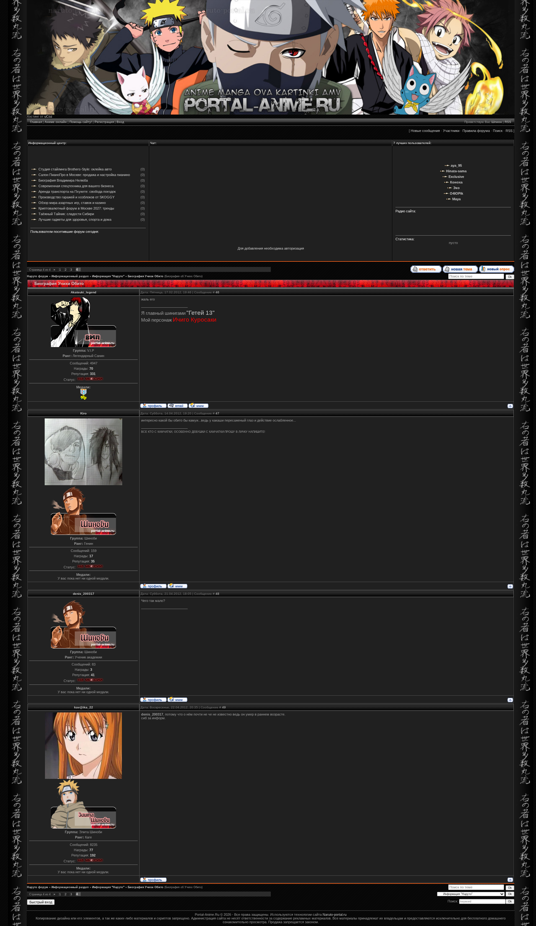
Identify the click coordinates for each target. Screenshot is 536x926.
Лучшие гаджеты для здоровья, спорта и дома (74, 219)
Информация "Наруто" (108, 276)
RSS (508, 122)
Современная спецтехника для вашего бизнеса (76, 186)
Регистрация (104, 122)
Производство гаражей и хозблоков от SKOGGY (76, 197)
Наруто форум (37, 276)
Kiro (83, 413)
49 (224, 707)
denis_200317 (83, 593)
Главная (36, 122)
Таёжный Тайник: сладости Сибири (66, 214)
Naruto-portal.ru (334, 914)
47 (217, 413)
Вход (120, 122)
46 (217, 292)
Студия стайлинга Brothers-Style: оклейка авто (75, 169)
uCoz (48, 116)
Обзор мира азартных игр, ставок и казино (72, 203)
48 (217, 593)
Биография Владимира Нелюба (63, 180)
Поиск (497, 131)
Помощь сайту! (80, 122)
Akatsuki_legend (83, 292)
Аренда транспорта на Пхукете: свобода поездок (77, 191)
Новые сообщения (425, 131)
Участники (451, 131)
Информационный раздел (70, 276)
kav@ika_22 (83, 707)
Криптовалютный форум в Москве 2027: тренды (76, 208)
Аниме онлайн (56, 122)
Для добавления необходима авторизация (271, 248)
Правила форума (476, 131)
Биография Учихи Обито (145, 276)
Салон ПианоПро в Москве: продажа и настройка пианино (84, 175)
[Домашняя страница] (198, 405)
